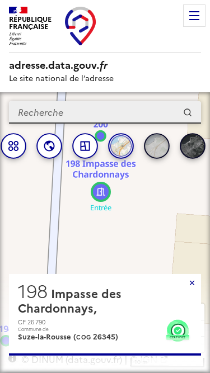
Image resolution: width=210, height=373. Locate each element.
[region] (105, 232)
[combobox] (105, 112)
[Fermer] (192, 283)
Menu (194, 15)
